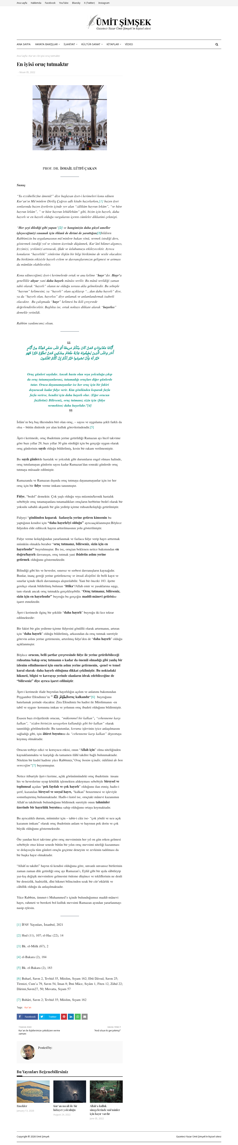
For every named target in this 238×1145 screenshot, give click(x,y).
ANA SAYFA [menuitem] (23, 44)
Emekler (22, 1106)
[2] (19, 935)
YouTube (63, 2)
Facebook (50, 2)
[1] (101, 201)
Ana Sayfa (22, 55)
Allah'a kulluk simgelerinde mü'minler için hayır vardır (105, 1110)
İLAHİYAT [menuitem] (69, 44)
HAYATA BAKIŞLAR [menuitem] (46, 44)
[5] (92, 427)
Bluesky (76, 2)
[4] (19, 957)
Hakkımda (36, 2)
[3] (19, 946)
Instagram (104, 2)
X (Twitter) (89, 2)
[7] (34, 765)
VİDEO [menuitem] (129, 44)
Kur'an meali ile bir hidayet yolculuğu (65, 1108)
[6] (93, 697)
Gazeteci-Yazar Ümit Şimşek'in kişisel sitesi (198, 1136)
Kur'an (32, 55)
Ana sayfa (22, 2)
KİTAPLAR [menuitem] (113, 44)
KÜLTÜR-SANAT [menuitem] (90, 44)
